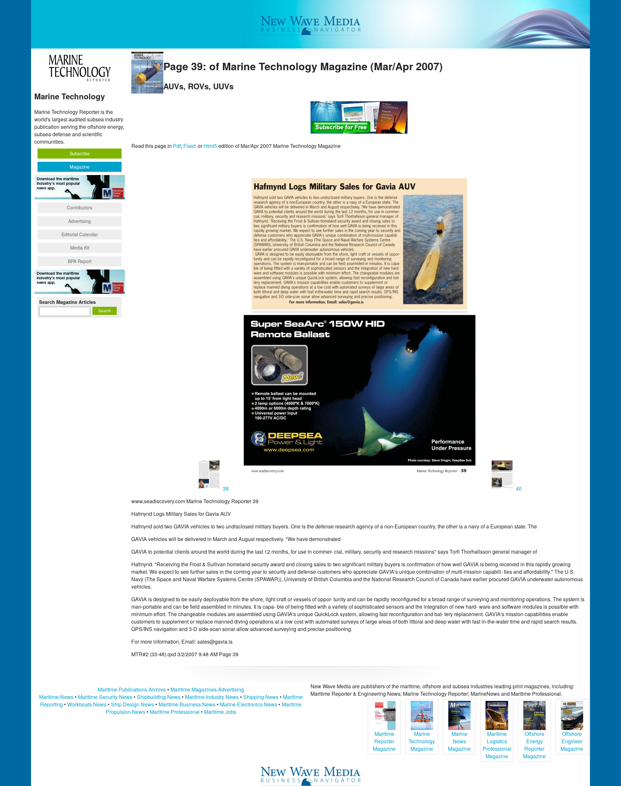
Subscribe (80, 153)
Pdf (177, 145)
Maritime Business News (187, 704)
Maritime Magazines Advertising (207, 689)
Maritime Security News (105, 697)
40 (518, 488)
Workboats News (86, 704)
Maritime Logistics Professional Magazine (497, 745)
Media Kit (79, 247)
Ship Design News (133, 704)
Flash (189, 145)
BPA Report (80, 261)
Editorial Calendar (79, 234)
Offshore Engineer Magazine (572, 741)
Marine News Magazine (459, 741)
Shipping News (260, 697)
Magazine (80, 166)
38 (226, 488)
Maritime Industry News (212, 697)
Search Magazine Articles (67, 302)
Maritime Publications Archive (132, 689)
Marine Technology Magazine (422, 741)
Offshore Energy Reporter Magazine (534, 745)
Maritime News (56, 697)
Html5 (210, 145)
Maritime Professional (175, 711)
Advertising (79, 221)
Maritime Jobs (220, 711)
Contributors (79, 207)
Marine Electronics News (248, 704)
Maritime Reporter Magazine (384, 741)
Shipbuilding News (158, 697)
